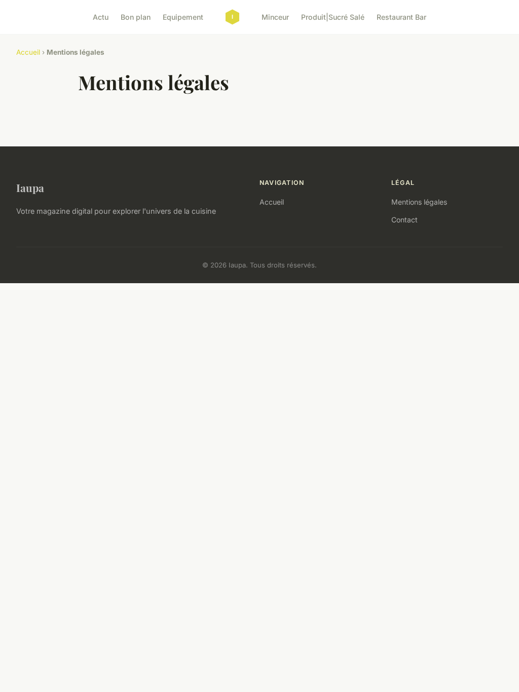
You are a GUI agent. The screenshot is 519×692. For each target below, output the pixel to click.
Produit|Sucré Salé (332, 17)
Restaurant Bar (401, 17)
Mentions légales (419, 202)
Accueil (28, 52)
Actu (100, 17)
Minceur (275, 17)
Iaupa (30, 187)
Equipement (183, 17)
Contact (404, 219)
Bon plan (136, 17)
